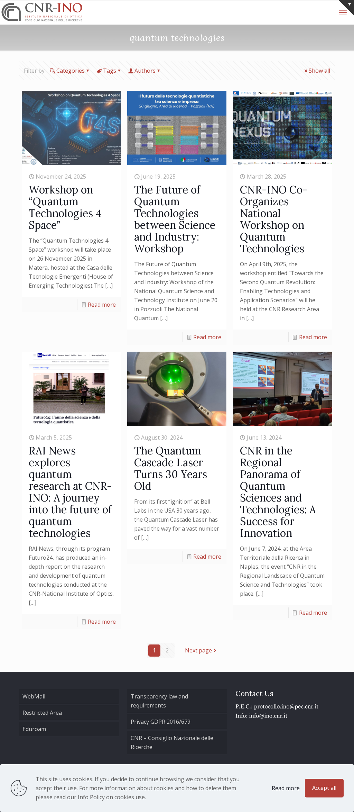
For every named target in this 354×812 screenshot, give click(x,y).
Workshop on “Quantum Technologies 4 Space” (65, 207)
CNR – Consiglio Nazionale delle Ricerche (172, 742)
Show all (319, 70)
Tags (109, 70)
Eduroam (34, 729)
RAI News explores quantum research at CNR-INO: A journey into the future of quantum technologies (70, 492)
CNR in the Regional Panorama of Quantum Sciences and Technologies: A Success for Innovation (278, 492)
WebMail (33, 696)
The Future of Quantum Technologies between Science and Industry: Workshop (174, 219)
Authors (145, 70)
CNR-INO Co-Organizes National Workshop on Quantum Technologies (274, 219)
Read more (102, 304)
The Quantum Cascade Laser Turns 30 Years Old (170, 468)
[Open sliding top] (346, 8)
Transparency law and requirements (159, 701)
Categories (70, 70)
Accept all (324, 788)
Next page (198, 650)
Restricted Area (42, 712)
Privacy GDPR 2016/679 (160, 721)
